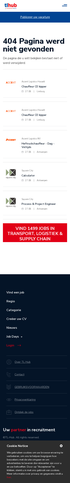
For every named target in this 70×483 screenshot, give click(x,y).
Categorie (13, 310)
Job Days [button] (13, 336)
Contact (19, 374)
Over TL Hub (23, 362)
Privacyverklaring (25, 399)
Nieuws (11, 328)
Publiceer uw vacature (35, 17)
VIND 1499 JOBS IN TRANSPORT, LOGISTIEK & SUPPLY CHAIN (35, 234)
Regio (10, 301)
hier (9, 477)
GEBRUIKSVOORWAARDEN (32, 387)
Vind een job (15, 292)
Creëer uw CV (16, 319)
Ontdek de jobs (24, 412)
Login (10, 345)
